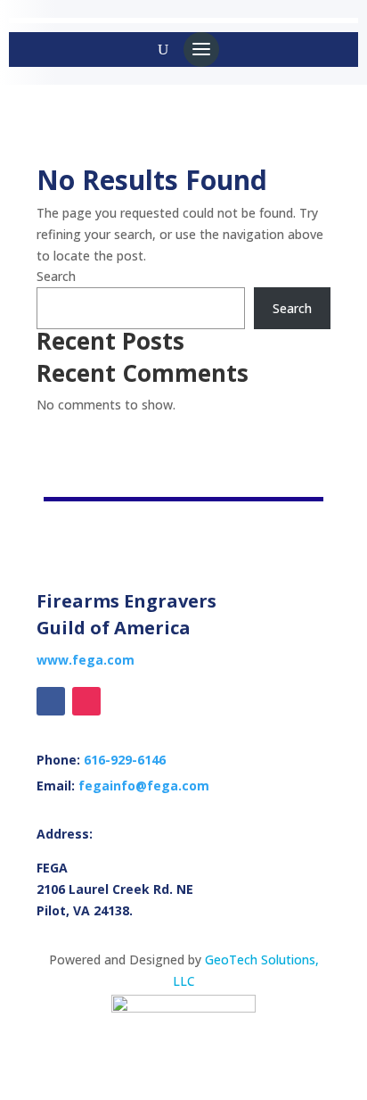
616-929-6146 (125, 759)
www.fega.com (86, 659)
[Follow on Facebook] (51, 701)
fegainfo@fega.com (143, 785)
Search (56, 276)
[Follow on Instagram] (86, 701)
